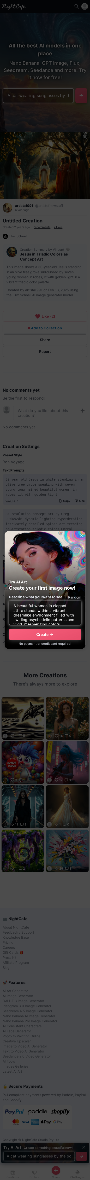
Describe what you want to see (35, 597)
